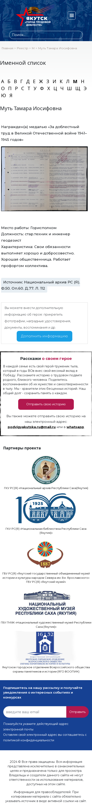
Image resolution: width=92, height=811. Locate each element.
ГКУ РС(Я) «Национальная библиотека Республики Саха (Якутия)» (46, 531)
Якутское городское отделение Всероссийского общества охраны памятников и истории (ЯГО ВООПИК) (46, 669)
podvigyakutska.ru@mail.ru (32, 427)
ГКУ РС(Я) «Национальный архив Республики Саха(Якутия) (46, 488)
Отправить (77, 712)
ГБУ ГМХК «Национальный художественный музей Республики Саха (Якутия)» (46, 624)
